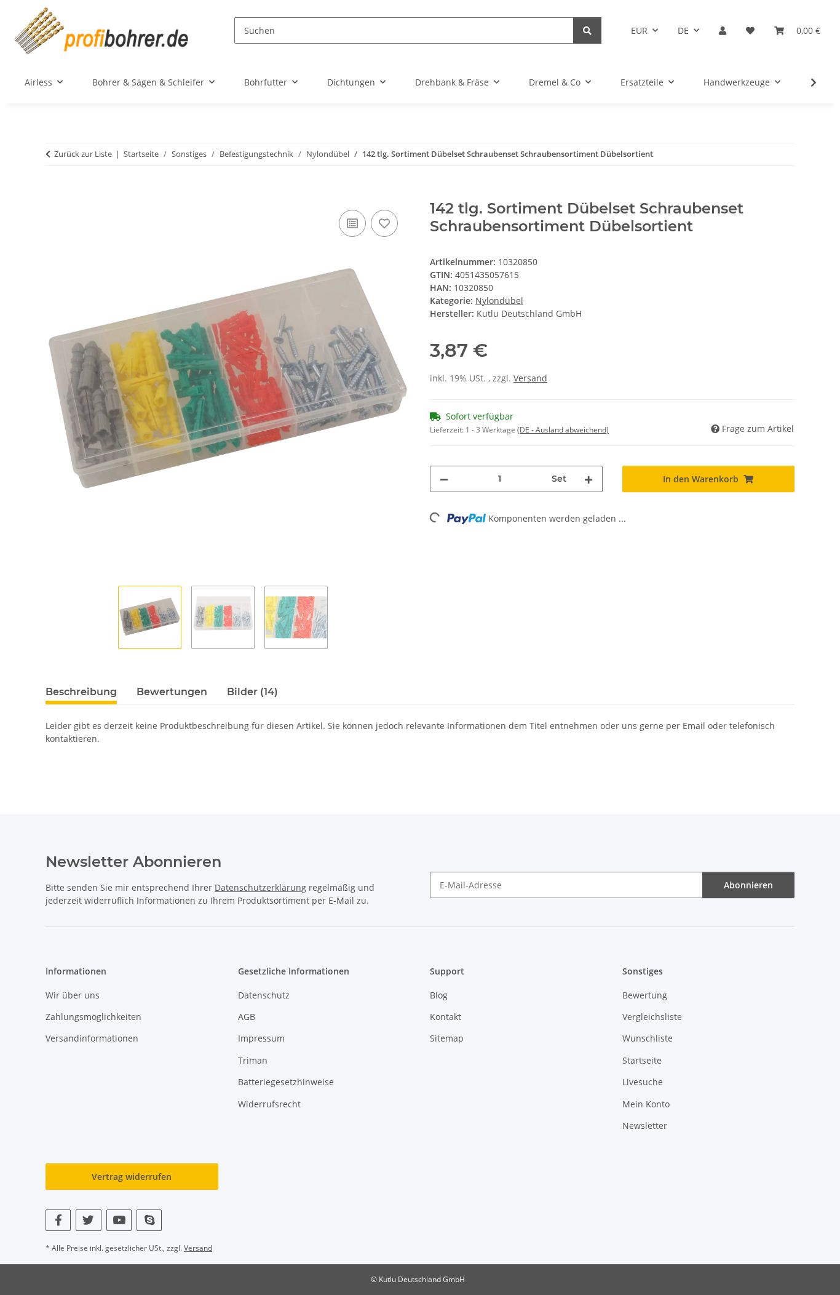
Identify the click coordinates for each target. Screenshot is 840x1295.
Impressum (261, 1038)
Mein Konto (646, 1104)
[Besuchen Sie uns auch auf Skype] (149, 1220)
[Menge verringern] (444, 479)
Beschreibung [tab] (81, 692)
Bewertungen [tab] (172, 692)
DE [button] (683, 30)
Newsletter (644, 1125)
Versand (530, 378)
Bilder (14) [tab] (252, 692)
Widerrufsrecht (269, 1104)
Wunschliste (647, 1038)
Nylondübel (499, 300)
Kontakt (445, 1016)
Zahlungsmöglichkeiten (93, 1016)
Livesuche (642, 1082)
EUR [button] (639, 30)
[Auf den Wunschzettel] (384, 223)
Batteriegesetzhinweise (286, 1082)
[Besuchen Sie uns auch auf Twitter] (88, 1220)
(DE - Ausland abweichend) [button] (563, 429)
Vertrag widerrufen (132, 1176)
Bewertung (644, 995)
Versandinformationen (92, 1038)
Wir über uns (73, 995)
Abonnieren (748, 885)
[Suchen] (587, 30)
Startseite (642, 1060)
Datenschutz (264, 995)
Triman (252, 1060)
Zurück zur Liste (83, 153)
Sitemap (447, 1038)
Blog (439, 995)
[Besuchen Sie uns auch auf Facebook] (58, 1220)
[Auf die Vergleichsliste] (352, 223)
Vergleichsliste (652, 1016)
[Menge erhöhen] (588, 479)
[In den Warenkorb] (55, 193)
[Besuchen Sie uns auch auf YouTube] (119, 1220)
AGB (246, 1016)
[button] (722, 30)
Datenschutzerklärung (260, 887)
